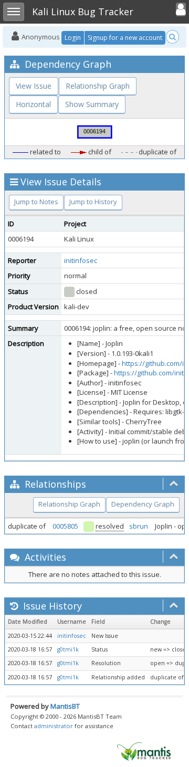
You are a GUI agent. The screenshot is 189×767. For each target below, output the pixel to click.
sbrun (138, 526)
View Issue (33, 86)
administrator (53, 726)
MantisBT (65, 706)
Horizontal (33, 104)
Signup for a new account (125, 37)
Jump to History (93, 201)
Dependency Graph (142, 504)
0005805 (65, 526)
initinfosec (80, 260)
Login (73, 37)
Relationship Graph (98, 86)
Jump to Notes (36, 201)
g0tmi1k (68, 649)
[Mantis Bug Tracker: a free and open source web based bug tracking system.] (144, 750)
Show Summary (92, 104)
